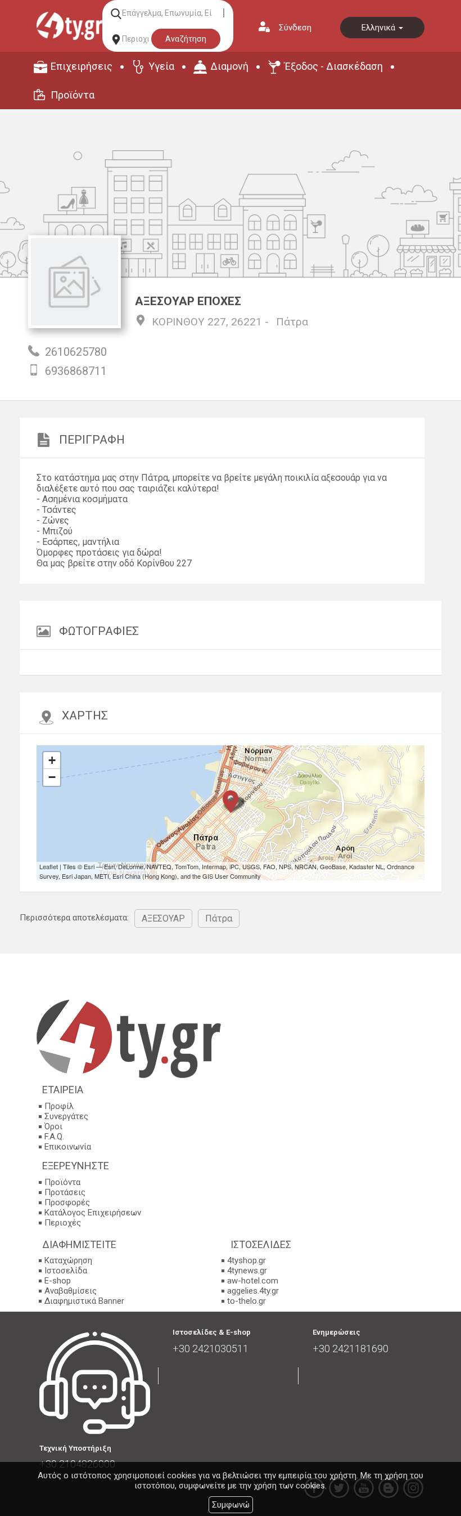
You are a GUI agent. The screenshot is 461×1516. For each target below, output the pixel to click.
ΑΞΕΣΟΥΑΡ (163, 918)
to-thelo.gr (246, 1301)
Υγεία (161, 66)
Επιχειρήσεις (81, 66)
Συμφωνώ (231, 1505)
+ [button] (52, 760)
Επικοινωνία (67, 1147)
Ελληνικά (379, 28)
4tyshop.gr (246, 1260)
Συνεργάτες (66, 1116)
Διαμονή (229, 66)
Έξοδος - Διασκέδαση (333, 66)
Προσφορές (67, 1202)
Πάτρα (292, 321)
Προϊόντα (72, 95)
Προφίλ (59, 1106)
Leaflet (48, 866)
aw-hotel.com (252, 1281)
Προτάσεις (64, 1192)
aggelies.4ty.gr (253, 1291)
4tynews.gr (247, 1270)
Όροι (53, 1126)
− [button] (52, 777)
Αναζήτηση (185, 38)
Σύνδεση (295, 28)
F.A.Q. (54, 1137)
